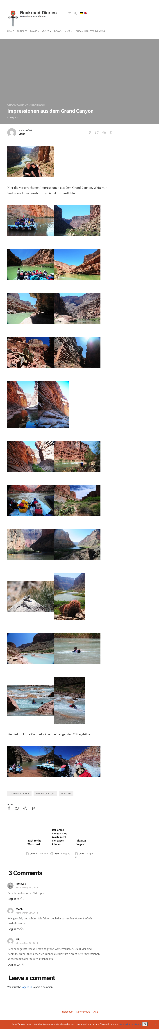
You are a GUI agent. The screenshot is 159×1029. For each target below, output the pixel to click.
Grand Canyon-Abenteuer (26, 105)
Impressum (67, 1012)
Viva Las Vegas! (81, 842)
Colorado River (19, 793)
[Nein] (155, 1024)
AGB (95, 1012)
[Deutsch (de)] (81, 13)
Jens (22, 134)
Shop (67, 31)
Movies (34, 31)
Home (10, 31)
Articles (22, 31)
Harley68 (21, 884)
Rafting (66, 793)
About (45, 31)
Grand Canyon (45, 793)
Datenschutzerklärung (130, 1024)
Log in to (14, 899)
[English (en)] (85, 13)
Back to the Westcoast (34, 842)
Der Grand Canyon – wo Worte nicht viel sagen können (59, 837)
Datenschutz (83, 1012)
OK (145, 1024)
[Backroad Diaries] (33, 24)
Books (57, 31)
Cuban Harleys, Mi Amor (90, 31)
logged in (27, 987)
